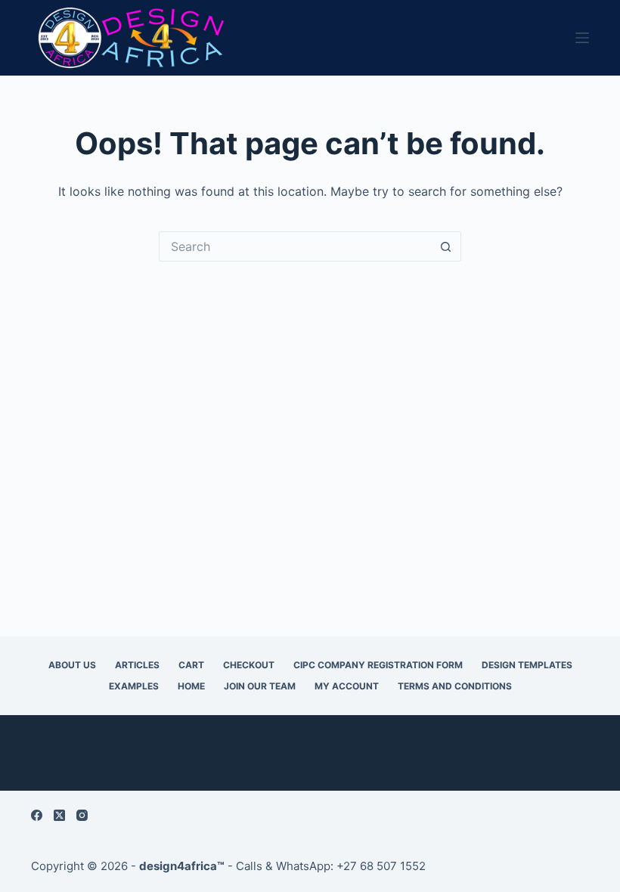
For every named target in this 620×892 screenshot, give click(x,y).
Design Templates (527, 665)
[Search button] (446, 246)
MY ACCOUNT (347, 686)
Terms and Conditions (455, 686)
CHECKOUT (248, 665)
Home (191, 686)
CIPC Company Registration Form (378, 665)
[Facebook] (36, 815)
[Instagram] (82, 815)
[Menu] (582, 38)
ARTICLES (137, 665)
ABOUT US (72, 665)
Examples (134, 686)
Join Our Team (260, 686)
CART (191, 665)
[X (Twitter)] (59, 815)
